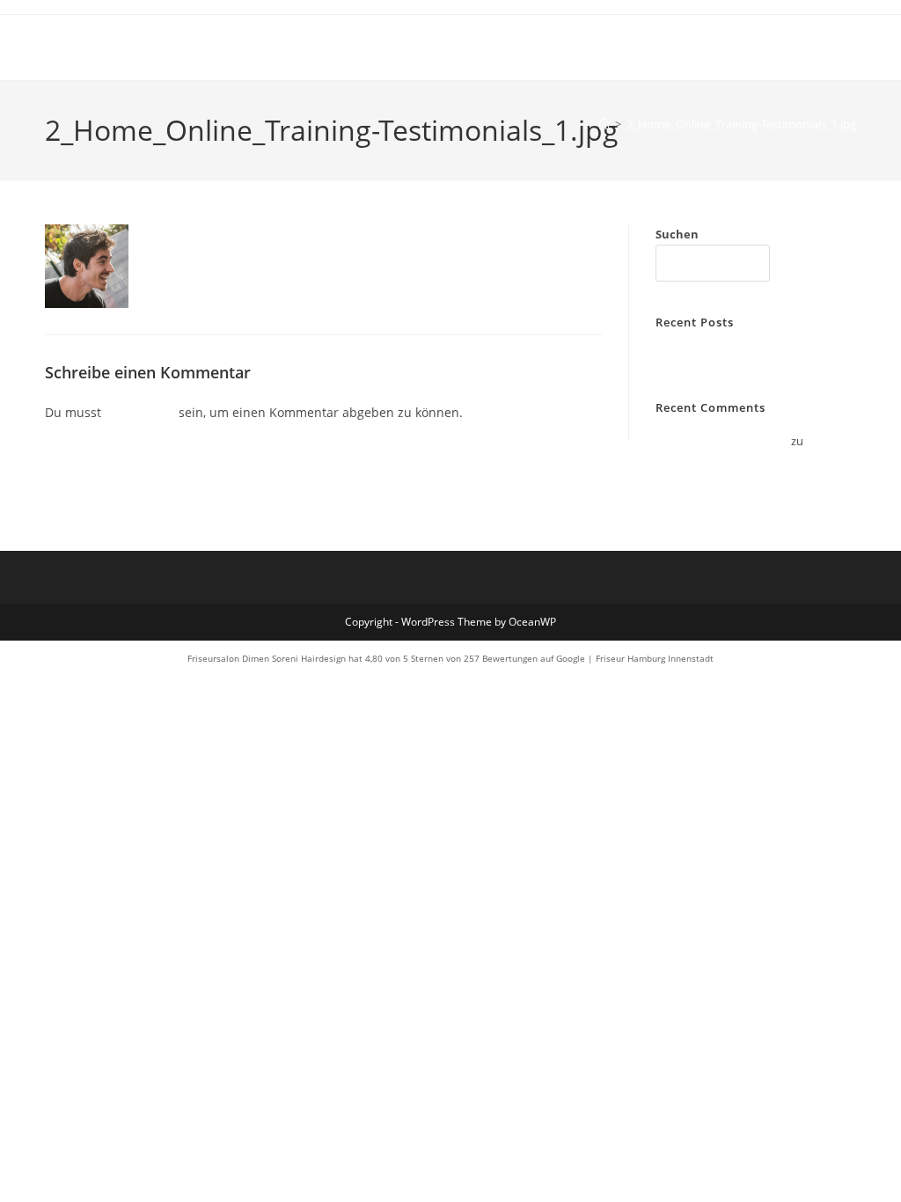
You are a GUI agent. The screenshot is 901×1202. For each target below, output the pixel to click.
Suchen (677, 234)
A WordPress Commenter (722, 441)
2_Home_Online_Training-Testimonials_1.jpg (741, 124)
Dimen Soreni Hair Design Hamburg (220, 47)
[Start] (604, 124)
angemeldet (140, 412)
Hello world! (687, 355)
